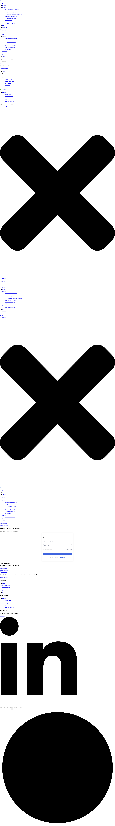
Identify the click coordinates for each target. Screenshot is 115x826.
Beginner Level (8, 79)
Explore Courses (3, 313)
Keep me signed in (49, 549)
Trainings (7, 11)
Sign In (57, 554)
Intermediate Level (9, 81)
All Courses (7, 85)
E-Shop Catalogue (6, 587)
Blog (3, 25)
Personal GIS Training (12, 12)
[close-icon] (57, 276)
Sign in (3, 71)
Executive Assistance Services (12, 9)
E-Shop (4, 5)
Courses (4, 77)
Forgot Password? (68, 549)
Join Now (4, 75)
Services (4, 7)
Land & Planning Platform (10, 23)
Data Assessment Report (11, 18)
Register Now (62, 557)
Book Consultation (4, 108)
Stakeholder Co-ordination (11, 16)
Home (3, 3)
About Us (4, 27)
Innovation (4, 21)
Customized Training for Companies (15, 14)
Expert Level (8, 83)
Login (3, 281)
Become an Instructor (10, 86)
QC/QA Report (8, 20)
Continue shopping (4, 68)
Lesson (4, 531)
